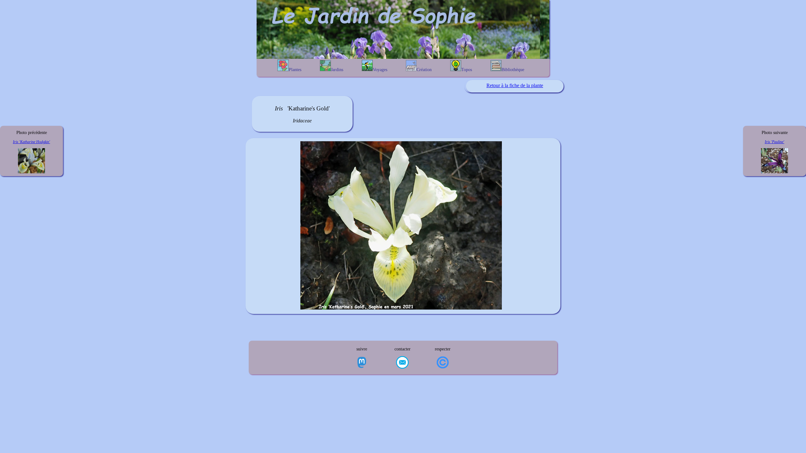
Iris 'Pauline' (774, 142)
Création (424, 69)
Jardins (337, 69)
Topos (466, 69)
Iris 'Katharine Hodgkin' (31, 142)
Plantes (295, 69)
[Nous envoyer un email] (402, 363)
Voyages (380, 69)
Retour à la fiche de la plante (514, 85)
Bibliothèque (513, 69)
